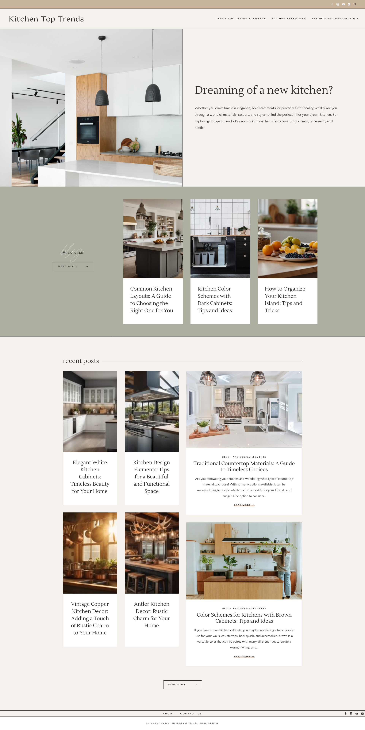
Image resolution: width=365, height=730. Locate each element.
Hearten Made (209, 723)
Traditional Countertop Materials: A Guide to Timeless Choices (244, 466)
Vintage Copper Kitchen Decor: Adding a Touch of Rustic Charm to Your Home (90, 618)
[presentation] (153, 238)
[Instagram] (337, 4)
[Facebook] (332, 4)
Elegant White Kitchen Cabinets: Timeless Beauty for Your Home (90, 477)
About (169, 713)
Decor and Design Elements (241, 18)
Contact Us (191, 713)
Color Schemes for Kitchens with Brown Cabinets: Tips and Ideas (244, 618)
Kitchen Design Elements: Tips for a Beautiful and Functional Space (151, 477)
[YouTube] (343, 4)
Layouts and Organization (335, 18)
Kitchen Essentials (289, 18)
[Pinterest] (349, 4)
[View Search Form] (358, 4)
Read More (244, 505)
